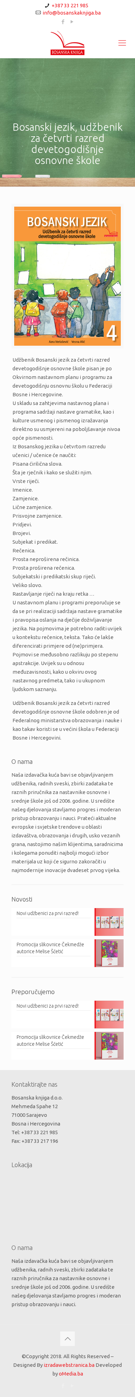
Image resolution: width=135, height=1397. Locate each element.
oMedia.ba (71, 1374)
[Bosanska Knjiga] (67, 43)
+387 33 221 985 (70, 5)
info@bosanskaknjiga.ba (72, 13)
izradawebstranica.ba (69, 1365)
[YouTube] (72, 22)
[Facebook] (63, 22)
